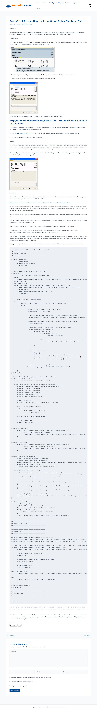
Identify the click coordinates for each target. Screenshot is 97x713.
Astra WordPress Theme (60, 707)
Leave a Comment (14, 24)
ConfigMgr (51, 3)
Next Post (87, 635)
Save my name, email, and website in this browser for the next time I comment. (31, 677)
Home (37, 3)
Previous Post (10, 635)
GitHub (38, 8)
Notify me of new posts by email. (19, 686)
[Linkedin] (90, 6)
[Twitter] (90, 4)
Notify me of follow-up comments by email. (22, 681)
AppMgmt (75, 3)
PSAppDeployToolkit (63, 3)
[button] (46, 3)
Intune (43, 3)
